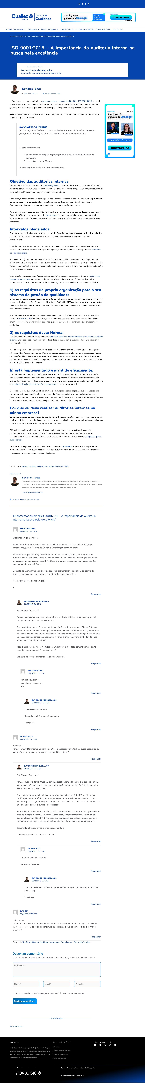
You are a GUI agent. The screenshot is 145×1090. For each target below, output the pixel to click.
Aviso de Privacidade (87, 1068)
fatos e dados (51, 215)
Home (12, 36)
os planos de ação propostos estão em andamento (34, 384)
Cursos (43, 29)
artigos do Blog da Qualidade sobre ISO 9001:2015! (45, 466)
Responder (96, 594)
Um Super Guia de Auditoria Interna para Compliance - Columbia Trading (56, 942)
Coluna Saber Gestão (103, 29)
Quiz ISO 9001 (118, 29)
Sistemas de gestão (34, 500)
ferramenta (67, 446)
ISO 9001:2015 (25, 318)
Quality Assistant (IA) (86, 29)
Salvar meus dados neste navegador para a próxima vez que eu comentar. (50, 993)
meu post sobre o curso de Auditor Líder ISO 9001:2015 (67, 101)
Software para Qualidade (14, 29)
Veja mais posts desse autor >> (32, 492)
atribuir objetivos (50, 185)
